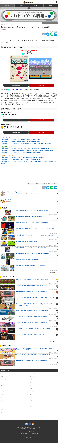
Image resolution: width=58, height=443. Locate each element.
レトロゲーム (11, 24)
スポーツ (31, 379)
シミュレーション (33, 373)
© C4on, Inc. (29, 437)
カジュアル (32, 397)
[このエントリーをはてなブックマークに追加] (55, 35)
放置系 (2, 394)
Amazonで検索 (16, 85)
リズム (31, 388)
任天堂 (45, 183)
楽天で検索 (41, 85)
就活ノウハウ (32, 406)
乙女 (31, 385)
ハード (2, 403)
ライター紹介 (37, 427)
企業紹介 (31, 409)
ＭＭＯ (2, 397)
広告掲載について (29, 427)
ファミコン (39, 183)
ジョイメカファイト (53, 183)
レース (2, 382)
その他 (2, 415)
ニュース (7, 5)
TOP (2, 24)
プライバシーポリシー (31, 429)
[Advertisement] (29, 174)
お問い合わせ (20, 427)
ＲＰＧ (2, 373)
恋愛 (2, 385)
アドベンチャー (33, 382)
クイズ (2, 391)
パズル (2, 376)
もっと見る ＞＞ (54, 272)
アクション (32, 376)
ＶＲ (2, 406)
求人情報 (31, 412)
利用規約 (23, 429)
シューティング (4, 379)
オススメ (51, 5)
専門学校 (2, 409)
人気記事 (22, 5)
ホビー (31, 400)
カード (2, 388)
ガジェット (32, 403)
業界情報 (2, 412)
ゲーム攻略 (36, 5)
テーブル (31, 391)
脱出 (31, 394)
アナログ (2, 400)
